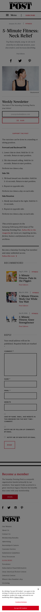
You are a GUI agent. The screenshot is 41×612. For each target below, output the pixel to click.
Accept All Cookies (20, 608)
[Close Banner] (38, 589)
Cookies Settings (21, 602)
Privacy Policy (19, 597)
